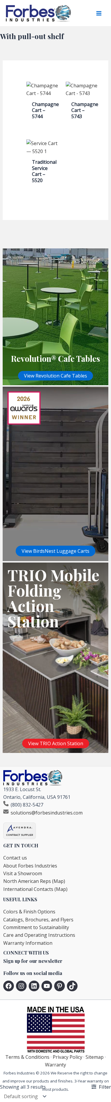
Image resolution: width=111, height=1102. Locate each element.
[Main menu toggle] (99, 13)
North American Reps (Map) (34, 881)
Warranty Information (27, 943)
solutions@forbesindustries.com (47, 812)
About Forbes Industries (30, 865)
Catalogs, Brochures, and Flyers (38, 919)
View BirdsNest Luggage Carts (55, 551)
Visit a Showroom (22, 873)
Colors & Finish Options (29, 911)
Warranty (55, 1064)
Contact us (15, 857)
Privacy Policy (67, 1057)
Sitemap (95, 1057)
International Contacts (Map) (35, 889)
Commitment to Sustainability (36, 927)
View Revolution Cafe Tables (55, 375)
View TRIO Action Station (55, 743)
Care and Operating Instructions (39, 935)
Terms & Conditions (27, 1057)
